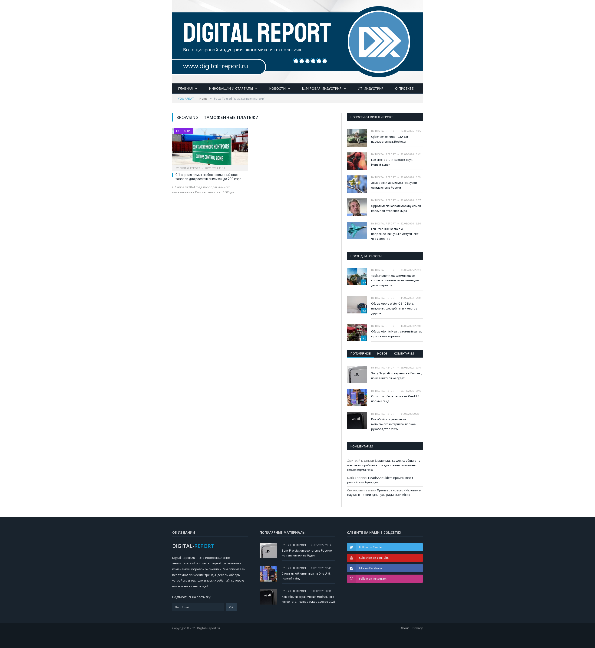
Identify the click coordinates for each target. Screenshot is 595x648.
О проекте (404, 88)
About (404, 628)
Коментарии (404, 353)
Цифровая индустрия (321, 88)
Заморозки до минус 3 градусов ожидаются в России (394, 185)
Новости (277, 88)
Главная (185, 88)
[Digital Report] (297, 41)
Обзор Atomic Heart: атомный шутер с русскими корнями (396, 334)
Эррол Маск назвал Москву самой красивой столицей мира (396, 208)
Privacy (418, 628)
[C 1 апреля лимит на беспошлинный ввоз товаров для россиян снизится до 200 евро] (210, 148)
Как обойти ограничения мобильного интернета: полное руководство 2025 (393, 424)
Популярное (360, 353)
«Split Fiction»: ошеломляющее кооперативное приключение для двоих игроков (395, 280)
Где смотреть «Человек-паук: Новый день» (392, 162)
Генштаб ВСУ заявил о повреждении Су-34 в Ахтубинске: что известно (395, 233)
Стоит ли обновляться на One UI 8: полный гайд (395, 399)
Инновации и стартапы (231, 88)
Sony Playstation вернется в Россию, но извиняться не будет (396, 376)
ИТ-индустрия (370, 88)
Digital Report (189, 168)
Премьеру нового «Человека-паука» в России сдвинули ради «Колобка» (384, 492)
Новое (382, 353)
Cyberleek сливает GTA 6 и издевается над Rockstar (389, 139)
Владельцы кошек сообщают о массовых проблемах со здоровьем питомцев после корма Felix (383, 465)
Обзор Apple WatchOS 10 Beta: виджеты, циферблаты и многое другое (394, 308)
